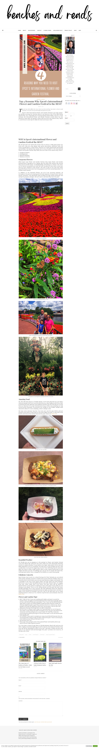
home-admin (22, 637)
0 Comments (60, 637)
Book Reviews (31, 30)
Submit (67, 123)
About (24, 30)
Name (20, 680)
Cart (80, 30)
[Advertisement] (41, 129)
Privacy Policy (68, 30)
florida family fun (35, 634)
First (65, 115)
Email (20, 685)
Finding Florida (41, 99)
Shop (75, 30)
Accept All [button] (95, 746)
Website (20, 691)
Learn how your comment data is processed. (43, 722)
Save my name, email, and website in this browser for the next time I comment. (34, 698)
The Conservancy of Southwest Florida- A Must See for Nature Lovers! (25, 665)
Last (71, 115)
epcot (26, 634)
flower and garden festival (50, 634)
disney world (21, 634)
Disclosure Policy (58, 30)
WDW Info (54, 414)
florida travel (42, 634)
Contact (39, 30)
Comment (20, 700)
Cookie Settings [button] (89, 746)
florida (30, 634)
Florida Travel (47, 30)
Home (19, 30)
